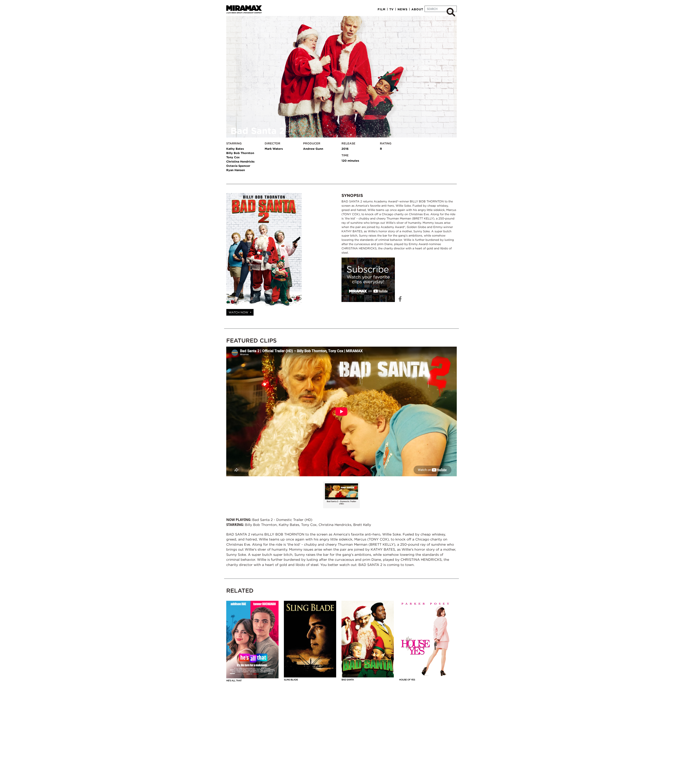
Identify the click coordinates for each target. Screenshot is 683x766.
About (417, 9)
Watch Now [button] (239, 312)
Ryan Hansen (235, 170)
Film (381, 9)
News (402, 9)
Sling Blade (291, 679)
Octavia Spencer (238, 166)
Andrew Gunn (313, 148)
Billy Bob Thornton (240, 153)
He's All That (234, 680)
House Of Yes (407, 679)
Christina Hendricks (240, 161)
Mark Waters (274, 148)
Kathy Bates (235, 148)
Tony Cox (233, 157)
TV (391, 9)
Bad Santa (348, 679)
